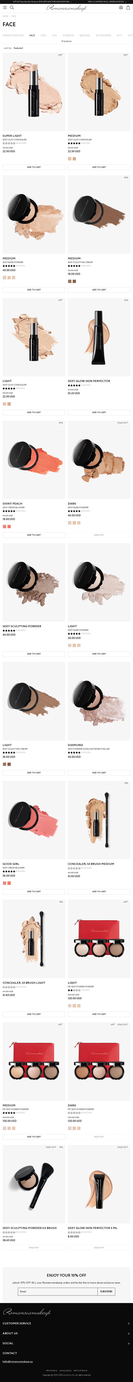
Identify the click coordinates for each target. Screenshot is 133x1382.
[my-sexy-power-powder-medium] (74, 1005)
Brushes (85, 35)
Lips (54, 35)
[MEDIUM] (74, 158)
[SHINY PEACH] (9, 526)
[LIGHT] (70, 158)
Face (14, 16)
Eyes (43, 35)
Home (6, 16)
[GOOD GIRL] (4, 526)
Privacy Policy (65, 1370)
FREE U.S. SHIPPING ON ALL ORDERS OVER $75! (58, 2)
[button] (5, 7)
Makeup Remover (13, 35)
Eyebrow (68, 35)
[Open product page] (34, 214)
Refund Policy (51, 1370)
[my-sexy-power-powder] (70, 1005)
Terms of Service (80, 1370)
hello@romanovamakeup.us (18, 1361)
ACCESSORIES (103, 35)
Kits (119, 35)
